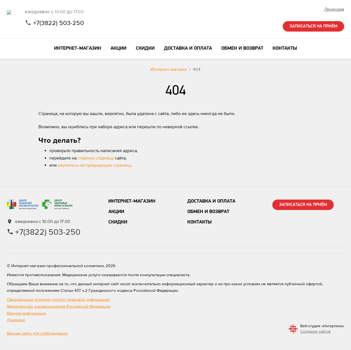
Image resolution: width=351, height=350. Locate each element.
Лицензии (334, 9)
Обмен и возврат (208, 211)
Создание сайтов (315, 331)
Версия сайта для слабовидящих (37, 333)
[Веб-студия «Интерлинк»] (293, 328)
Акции (116, 211)
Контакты (199, 222)
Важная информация (26, 313)
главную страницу (96, 157)
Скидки (117, 222)
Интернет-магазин (169, 69)
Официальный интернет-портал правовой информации (58, 299)
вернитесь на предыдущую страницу (94, 165)
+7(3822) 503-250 (58, 22)
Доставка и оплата (211, 201)
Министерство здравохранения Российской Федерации (59, 306)
